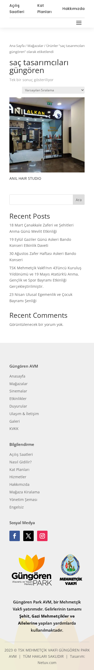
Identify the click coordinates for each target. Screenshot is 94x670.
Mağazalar (35, 45)
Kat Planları (44, 8)
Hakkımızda (73, 8)
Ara (79, 199)
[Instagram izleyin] (42, 536)
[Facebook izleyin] (14, 536)
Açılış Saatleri (16, 8)
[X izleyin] (28, 536)
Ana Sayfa (17, 45)
